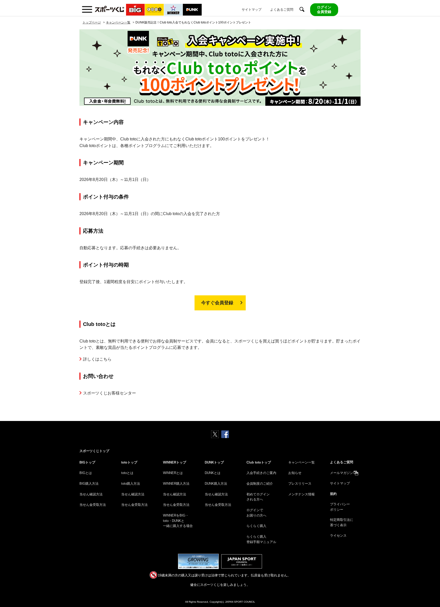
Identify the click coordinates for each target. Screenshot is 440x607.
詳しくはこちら (97, 359)
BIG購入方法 (89, 483)
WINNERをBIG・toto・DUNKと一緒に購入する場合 (178, 520)
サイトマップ (252, 9)
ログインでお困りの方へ (256, 512)
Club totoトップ (258, 462)
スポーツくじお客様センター (109, 393)
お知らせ (294, 473)
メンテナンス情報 (301, 494)
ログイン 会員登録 (324, 9)
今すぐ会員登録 (219, 302)
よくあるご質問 (281, 9)
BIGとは (85, 473)
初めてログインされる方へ (258, 497)
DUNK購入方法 (216, 483)
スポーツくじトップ (94, 451)
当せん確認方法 (91, 494)
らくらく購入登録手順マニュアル (261, 539)
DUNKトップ (214, 462)
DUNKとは (213, 473)
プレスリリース (299, 483)
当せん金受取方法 (92, 505)
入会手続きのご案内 (261, 473)
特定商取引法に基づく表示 (341, 522)
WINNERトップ (174, 462)
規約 (333, 494)
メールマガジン (341, 473)
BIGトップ (87, 462)
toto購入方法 (130, 483)
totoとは (127, 473)
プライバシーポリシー (340, 506)
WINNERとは (173, 473)
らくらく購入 (256, 526)
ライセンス (338, 535)
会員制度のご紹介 (259, 483)
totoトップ (129, 462)
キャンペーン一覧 (301, 462)
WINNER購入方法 (176, 483)
